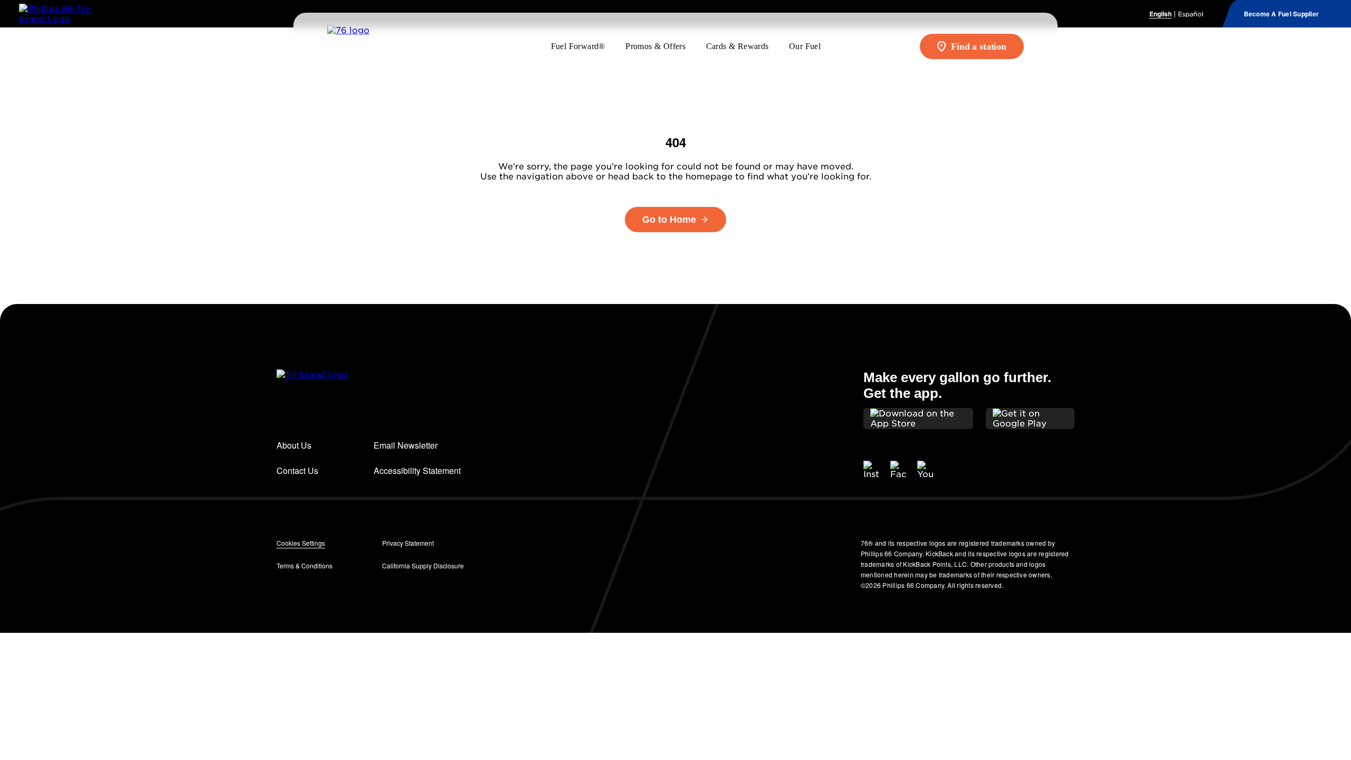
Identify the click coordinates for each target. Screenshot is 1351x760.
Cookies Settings (301, 542)
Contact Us (297, 470)
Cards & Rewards (737, 46)
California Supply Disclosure (423, 565)
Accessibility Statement (417, 470)
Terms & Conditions (304, 565)
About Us (294, 445)
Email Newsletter (405, 445)
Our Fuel (805, 46)
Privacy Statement (408, 542)
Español (1190, 14)
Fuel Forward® (578, 46)
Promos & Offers (655, 46)
